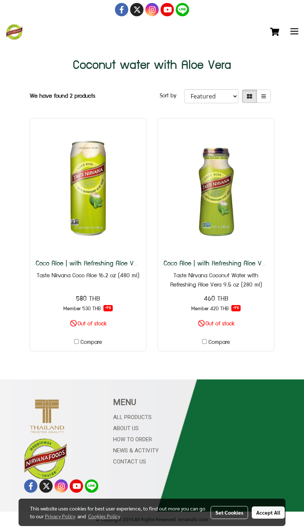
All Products (132, 417)
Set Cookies (229, 512)
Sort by (171, 96)
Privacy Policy (60, 516)
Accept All (268, 512)
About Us (126, 428)
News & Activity (136, 450)
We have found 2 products (62, 96)
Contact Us (129, 461)
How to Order (132, 439)
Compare (91, 342)
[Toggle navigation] (294, 32)
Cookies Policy (104, 516)
